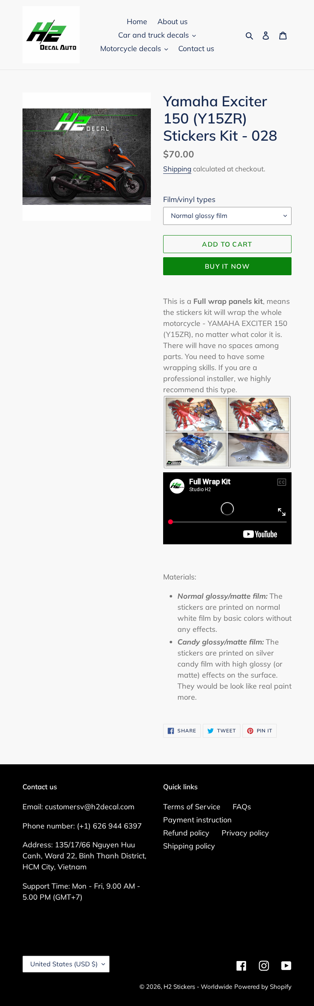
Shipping (177, 168)
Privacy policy (245, 833)
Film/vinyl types (189, 199)
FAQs (242, 806)
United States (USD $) (64, 964)
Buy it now (227, 266)
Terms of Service (191, 806)
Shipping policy (189, 846)
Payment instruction (197, 819)
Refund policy (186, 833)
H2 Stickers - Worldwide (198, 986)
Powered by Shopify (263, 986)
